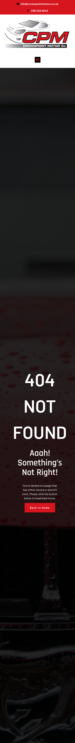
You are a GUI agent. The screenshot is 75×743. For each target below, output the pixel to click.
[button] (37, 60)
